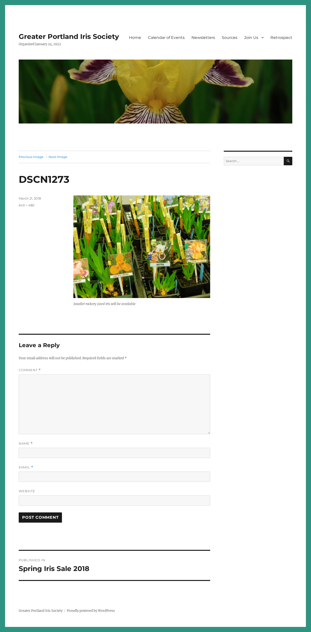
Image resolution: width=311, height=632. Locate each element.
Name (26, 443)
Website (27, 491)
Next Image (58, 157)
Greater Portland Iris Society (69, 36)
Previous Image (31, 157)
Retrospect (281, 37)
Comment (30, 370)
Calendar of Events (166, 37)
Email (26, 467)
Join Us (251, 37)
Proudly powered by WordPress (91, 611)
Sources (229, 37)
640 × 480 (27, 205)
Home (135, 37)
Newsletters (203, 37)
